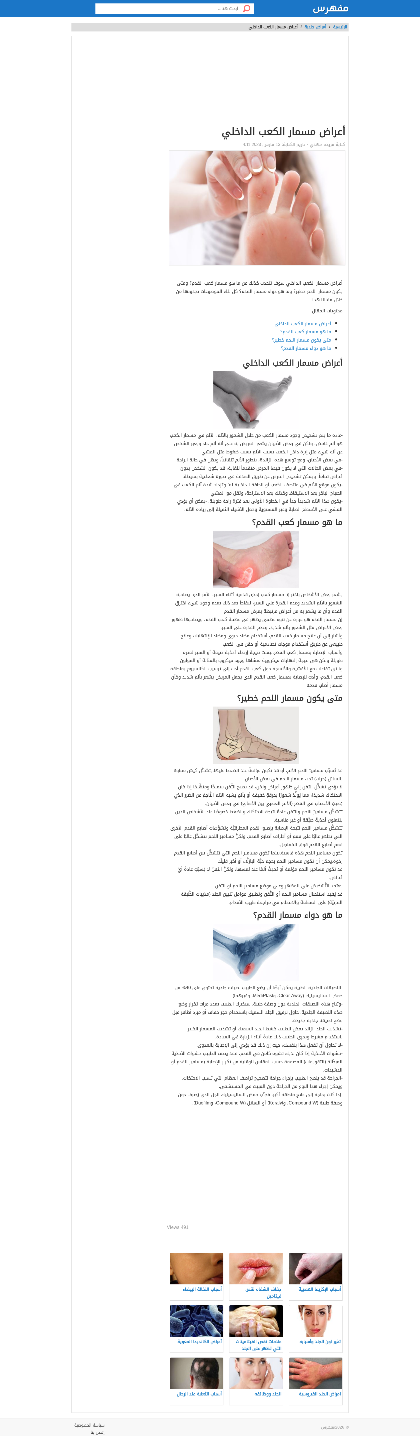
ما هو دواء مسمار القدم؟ (306, 348)
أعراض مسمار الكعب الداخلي (303, 323)
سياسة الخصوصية (89, 1425)
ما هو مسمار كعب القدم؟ (305, 331)
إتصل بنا (98, 1432)
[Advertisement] (256, 82)
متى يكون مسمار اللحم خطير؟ (301, 340)
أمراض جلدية (315, 27)
